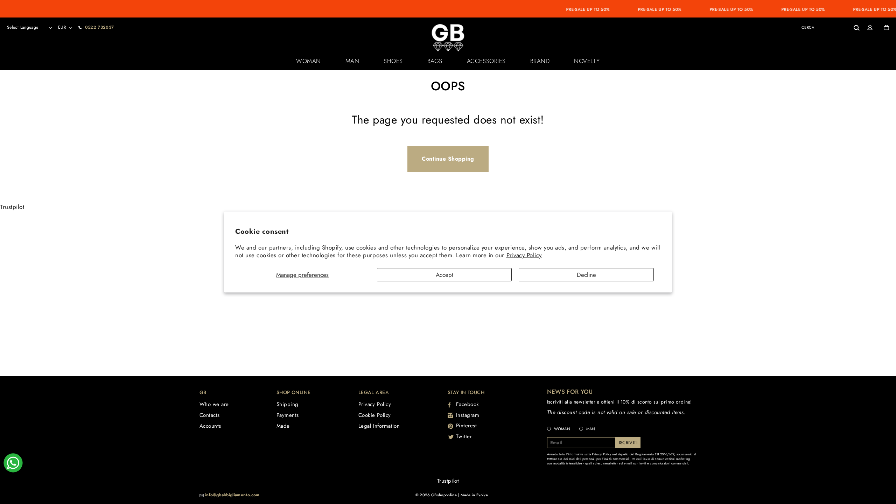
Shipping (287, 404)
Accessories (486, 61)
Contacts (210, 415)
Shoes (393, 61)
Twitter (464, 436)
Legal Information (379, 426)
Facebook (467, 404)
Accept (444, 274)
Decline (586, 274)
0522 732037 (99, 27)
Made (283, 426)
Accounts (210, 426)
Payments (287, 415)
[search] (830, 27)
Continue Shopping (448, 159)
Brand (540, 61)
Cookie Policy (374, 415)
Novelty (587, 61)
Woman (308, 61)
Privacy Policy (524, 255)
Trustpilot (12, 207)
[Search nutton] (856, 26)
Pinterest (466, 425)
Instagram (467, 415)
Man (352, 61)
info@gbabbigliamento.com (232, 495)
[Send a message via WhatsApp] (13, 462)
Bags (434, 61)
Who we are (214, 404)
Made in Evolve (474, 495)
